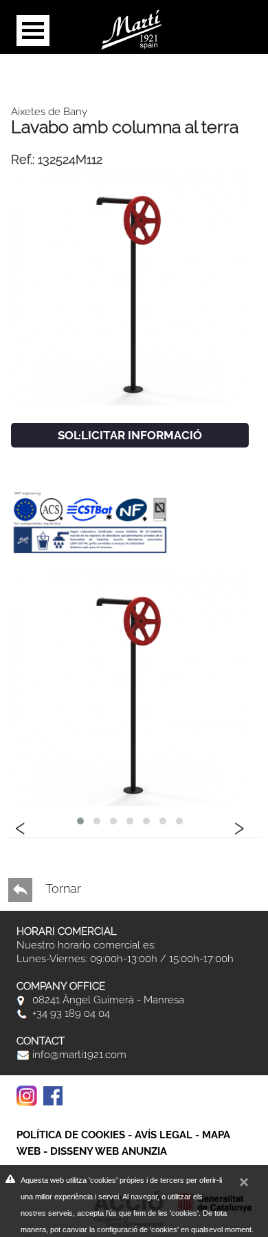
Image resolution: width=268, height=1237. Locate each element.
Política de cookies (70, 1135)
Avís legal (163, 1135)
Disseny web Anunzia (108, 1151)
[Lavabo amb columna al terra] (130, 287)
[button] (80, 821)
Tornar (62, 888)
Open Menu (32, 30)
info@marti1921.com (78, 1055)
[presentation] (20, 826)
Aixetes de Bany (49, 112)
